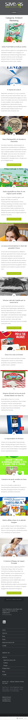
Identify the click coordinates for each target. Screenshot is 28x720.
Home (4, 630)
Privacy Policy (6, 697)
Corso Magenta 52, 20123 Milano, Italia (12, 609)
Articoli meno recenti (14, 599)
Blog (3, 636)
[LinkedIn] (4, 622)
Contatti (4, 645)
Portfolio (6, 662)
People (5, 665)
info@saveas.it (6, 612)
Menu (14, 12)
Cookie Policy (6, 699)
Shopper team (6, 668)
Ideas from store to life (8, 642)
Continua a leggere (14, 164)
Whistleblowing (6, 701)
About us (4, 633)
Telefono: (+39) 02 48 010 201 (10, 611)
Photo (3, 639)
